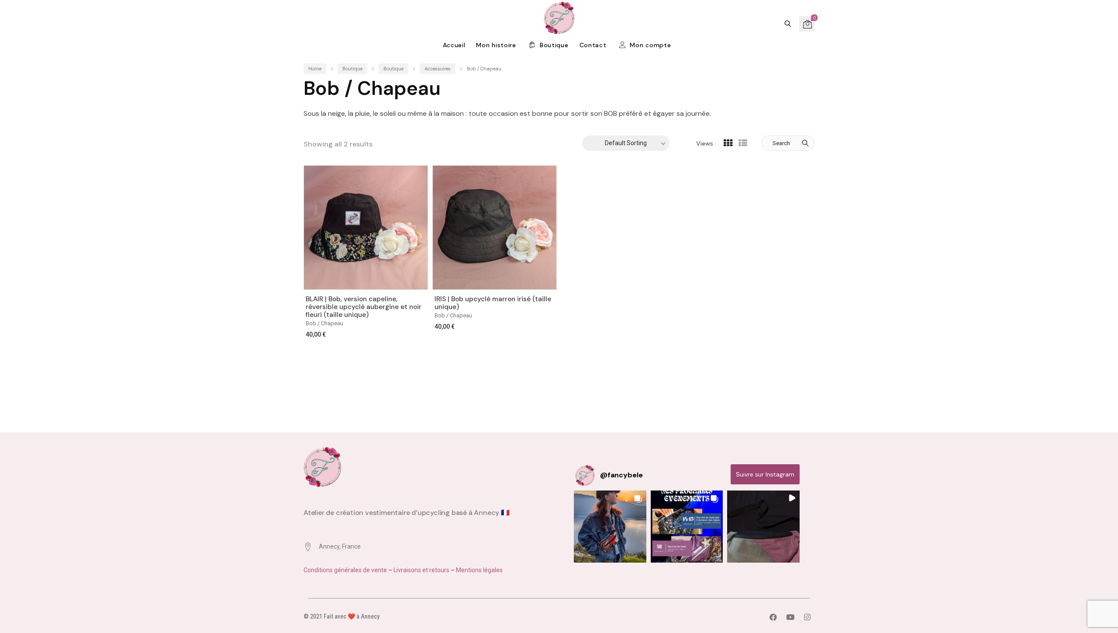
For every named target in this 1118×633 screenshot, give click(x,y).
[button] (610, 526)
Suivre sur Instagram (765, 474)
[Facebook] (773, 616)
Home (314, 69)
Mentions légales (479, 570)
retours (439, 570)
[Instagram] (807, 616)
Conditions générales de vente (346, 570)
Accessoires (437, 69)
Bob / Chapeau (324, 323)
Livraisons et (410, 570)
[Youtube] (790, 616)
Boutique (352, 69)
